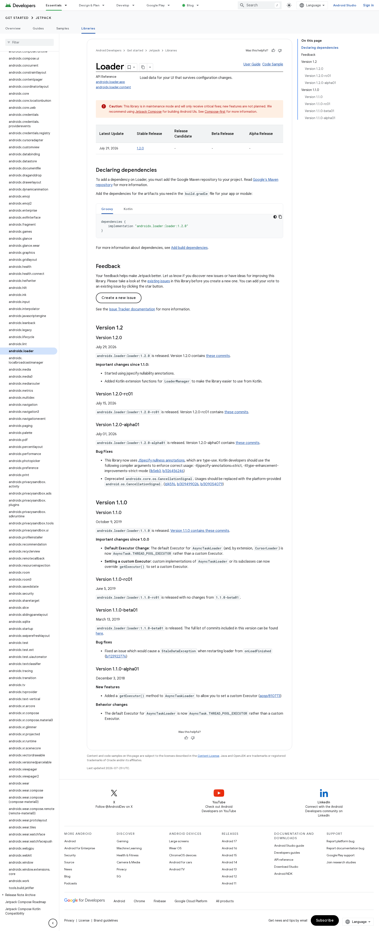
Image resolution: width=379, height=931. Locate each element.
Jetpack (44, 18)
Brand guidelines (106, 920)
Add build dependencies (189, 248)
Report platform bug (340, 841)
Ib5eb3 (155, 471)
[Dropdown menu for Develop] (135, 5)
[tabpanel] (189, 226)
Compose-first (215, 112)
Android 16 (229, 848)
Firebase (160, 901)
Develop (122, 5)
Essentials (54, 5)
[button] (28, 894)
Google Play (156, 5)
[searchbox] (29, 42)
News (68, 869)
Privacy (122, 869)
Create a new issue (119, 298)
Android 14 (229, 862)
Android (70, 841)
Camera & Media (128, 862)
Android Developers (108, 50)
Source (69, 862)
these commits (218, 356)
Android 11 (229, 883)
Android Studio (344, 5)
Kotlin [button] (128, 209)
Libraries (88, 28)
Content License (208, 756)
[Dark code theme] (275, 216)
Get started (17, 18)
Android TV (177, 869)
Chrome (139, 901)
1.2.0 (140, 148)
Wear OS (175, 848)
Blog (190, 5)
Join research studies (341, 862)
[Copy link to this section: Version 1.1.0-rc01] (136, 579)
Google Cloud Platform (191, 901)
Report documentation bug (345, 848)
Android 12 (229, 876)
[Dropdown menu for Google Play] (171, 5)
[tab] (107, 209)
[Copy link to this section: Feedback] (124, 266)
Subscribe (325, 920)
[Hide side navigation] (52, 923)
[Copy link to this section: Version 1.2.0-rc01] (137, 394)
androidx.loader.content (113, 87)
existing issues (158, 281)
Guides (38, 28)
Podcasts (70, 883)
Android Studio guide (289, 846)
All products (225, 901)
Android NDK (283, 874)
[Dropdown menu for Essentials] (68, 5)
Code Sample (272, 64)
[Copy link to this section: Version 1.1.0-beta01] (142, 610)
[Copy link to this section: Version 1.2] (127, 328)
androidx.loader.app (110, 82)
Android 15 (229, 855)
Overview (12, 28)
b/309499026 (188, 484)
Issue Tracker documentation (132, 309)
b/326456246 (173, 471)
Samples (62, 28)
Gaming (122, 841)
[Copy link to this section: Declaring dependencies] (161, 170)
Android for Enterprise (79, 848)
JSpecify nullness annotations (161, 460)
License (84, 920)
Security (70, 855)
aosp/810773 (270, 696)
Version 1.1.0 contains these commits (199, 531)
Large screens (179, 841)
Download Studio (286, 867)
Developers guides (287, 853)
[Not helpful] (280, 50)
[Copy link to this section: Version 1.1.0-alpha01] (143, 669)
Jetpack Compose (148, 112)
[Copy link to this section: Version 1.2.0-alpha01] (143, 425)
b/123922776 (116, 656)
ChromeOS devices (182, 855)
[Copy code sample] (280, 216)
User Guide (252, 64)
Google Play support (340, 855)
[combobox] (260, 5)
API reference (283, 860)
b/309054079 (211, 484)
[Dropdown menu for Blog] (200, 5)
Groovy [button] (107, 209)
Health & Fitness (127, 855)
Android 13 (229, 869)
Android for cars (180, 862)
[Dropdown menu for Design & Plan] (105, 5)
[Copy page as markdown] (143, 67)
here (99, 633)
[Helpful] (273, 50)
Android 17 (229, 841)
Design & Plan (89, 5)
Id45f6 (170, 484)
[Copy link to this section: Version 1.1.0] (131, 503)
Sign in (368, 5)
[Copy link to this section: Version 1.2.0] (126, 338)
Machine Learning (129, 848)
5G (119, 876)
